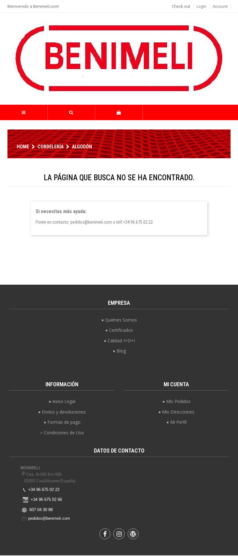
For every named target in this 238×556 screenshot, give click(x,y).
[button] (71, 112)
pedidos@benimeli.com (49, 518)
